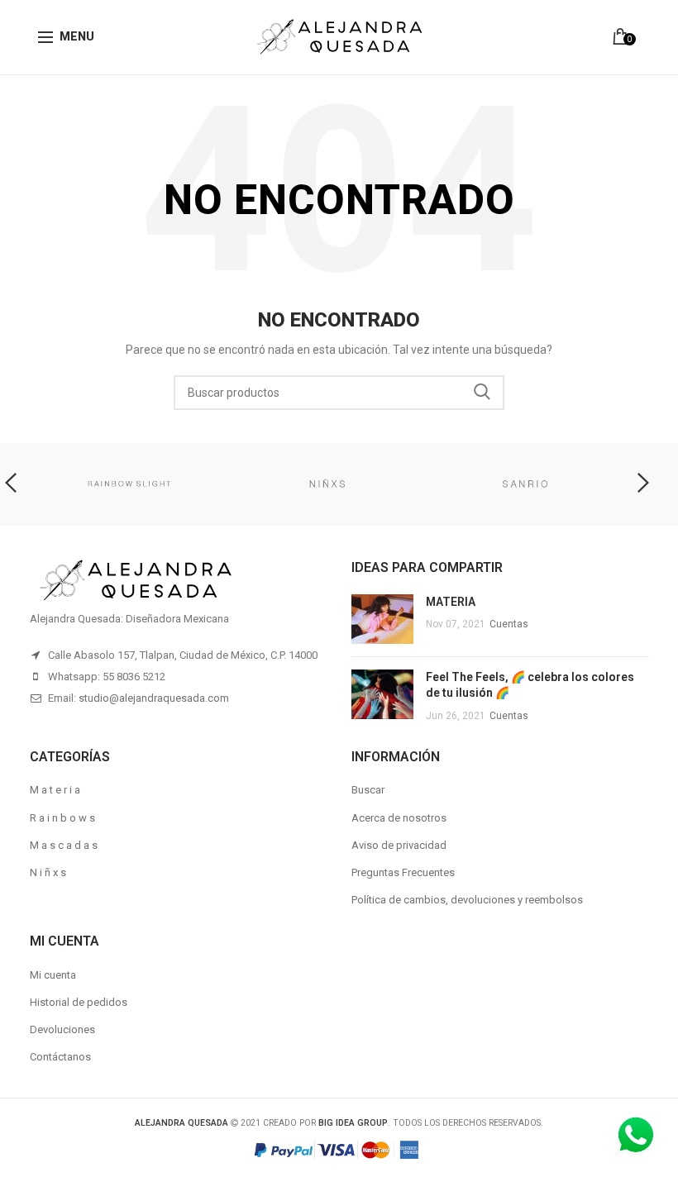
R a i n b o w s (62, 818)
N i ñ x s (48, 872)
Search (482, 392)
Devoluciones (62, 1029)
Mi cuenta (53, 975)
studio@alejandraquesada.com (154, 698)
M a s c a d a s (64, 845)
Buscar (367, 790)
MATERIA (450, 601)
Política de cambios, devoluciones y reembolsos (467, 899)
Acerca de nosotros (398, 818)
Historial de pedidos (78, 1002)
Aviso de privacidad (398, 845)
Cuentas (508, 624)
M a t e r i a (55, 790)
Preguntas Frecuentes (403, 872)
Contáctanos (60, 1057)
